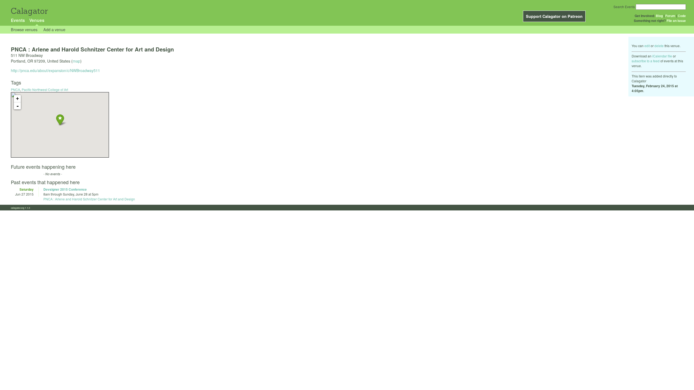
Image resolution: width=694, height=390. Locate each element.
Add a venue (54, 29)
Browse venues (24, 29)
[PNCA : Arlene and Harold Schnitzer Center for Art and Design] (60, 119)
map (76, 61)
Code (682, 15)
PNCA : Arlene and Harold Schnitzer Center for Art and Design (89, 199)
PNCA (15, 89)
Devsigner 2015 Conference (65, 189)
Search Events (624, 6)
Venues (36, 20)
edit (647, 45)
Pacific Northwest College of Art (45, 89)
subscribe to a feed (646, 60)
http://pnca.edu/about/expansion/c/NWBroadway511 (55, 70)
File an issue (676, 20)
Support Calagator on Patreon (554, 16)
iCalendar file (662, 56)
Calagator (29, 11)
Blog (659, 15)
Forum (670, 15)
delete (659, 45)
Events (18, 20)
